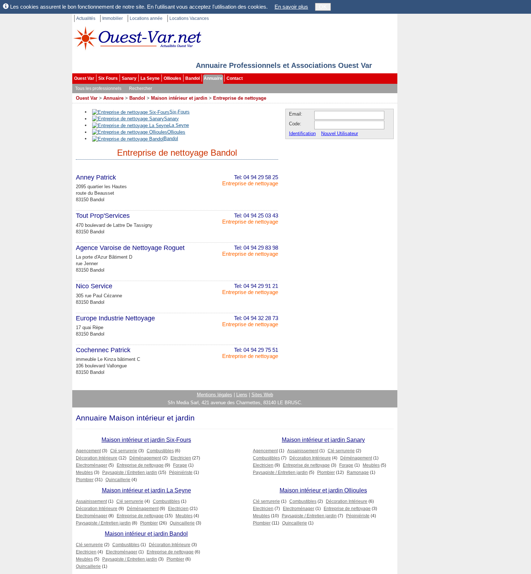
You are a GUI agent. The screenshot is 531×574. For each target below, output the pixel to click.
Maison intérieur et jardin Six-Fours (146, 440)
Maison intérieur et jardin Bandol (146, 534)
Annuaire (213, 78)
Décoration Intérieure (96, 458)
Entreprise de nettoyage (239, 98)
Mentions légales (214, 394)
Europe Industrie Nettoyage (115, 318)
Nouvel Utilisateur (339, 133)
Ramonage (358, 472)
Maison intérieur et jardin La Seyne (146, 490)
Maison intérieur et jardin (179, 98)
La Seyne (150, 78)
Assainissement (302, 450)
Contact (234, 78)
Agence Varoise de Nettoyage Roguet (130, 247)
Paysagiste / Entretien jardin (129, 472)
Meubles (84, 472)
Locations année (146, 18)
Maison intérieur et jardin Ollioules (323, 490)
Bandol (192, 78)
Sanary (129, 78)
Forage (180, 465)
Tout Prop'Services (103, 215)
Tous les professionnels (98, 88)
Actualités (85, 18)
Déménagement (145, 458)
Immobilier (112, 18)
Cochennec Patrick (103, 350)
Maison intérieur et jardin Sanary (323, 440)
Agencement (88, 450)
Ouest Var (84, 78)
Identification (302, 133)
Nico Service (94, 286)
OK (323, 7)
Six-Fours (179, 112)
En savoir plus (291, 7)
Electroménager (91, 465)
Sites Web (262, 394)
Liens (241, 394)
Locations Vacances (189, 18)
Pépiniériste (181, 472)
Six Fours (108, 78)
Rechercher (140, 88)
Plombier (85, 479)
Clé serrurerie (123, 450)
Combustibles (160, 450)
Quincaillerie (117, 479)
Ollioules (172, 78)
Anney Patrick (96, 177)
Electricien (180, 458)
